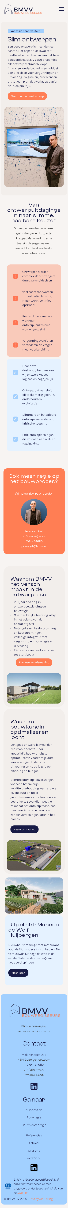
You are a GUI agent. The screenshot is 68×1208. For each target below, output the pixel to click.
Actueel (34, 1143)
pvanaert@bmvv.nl (34, 546)
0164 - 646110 (33, 541)
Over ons (34, 1151)
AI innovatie (34, 1110)
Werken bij (34, 1158)
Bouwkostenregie (34, 1125)
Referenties (34, 1135)
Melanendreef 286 (34, 1055)
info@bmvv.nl (35, 1070)
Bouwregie (34, 1117)
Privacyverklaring (41, 1199)
